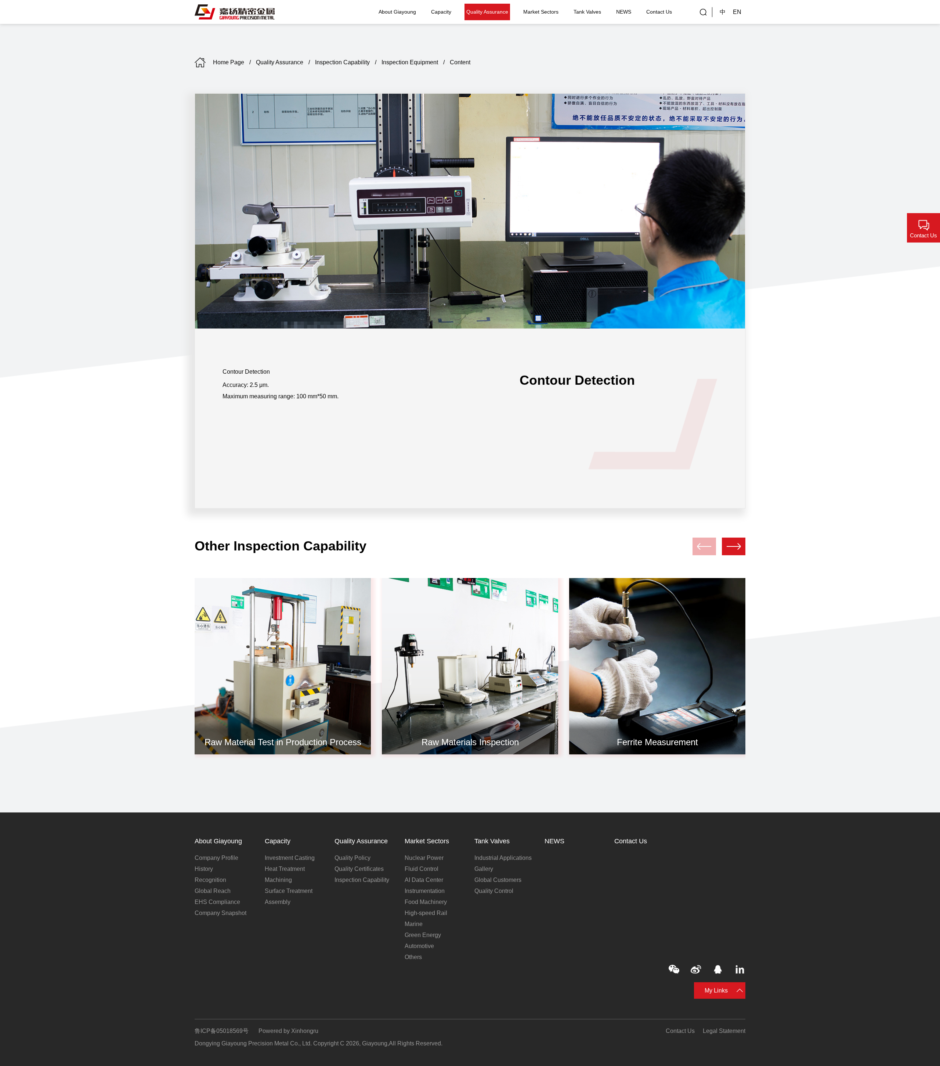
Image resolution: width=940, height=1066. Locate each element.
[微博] (695, 969)
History (204, 869)
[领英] (739, 969)
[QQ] (717, 969)
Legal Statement (724, 1031)
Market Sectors (540, 12)
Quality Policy (352, 858)
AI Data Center (424, 880)
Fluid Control (421, 869)
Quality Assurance (487, 12)
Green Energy (423, 935)
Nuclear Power (424, 858)
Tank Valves (587, 12)
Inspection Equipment (410, 62)
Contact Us (659, 12)
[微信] (673, 969)
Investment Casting (290, 858)
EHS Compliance (217, 902)
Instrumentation (425, 891)
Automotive (419, 946)
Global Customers (497, 880)
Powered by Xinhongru (288, 1031)
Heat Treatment (285, 869)
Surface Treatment (288, 891)
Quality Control (493, 891)
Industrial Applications (503, 858)
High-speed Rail (426, 913)
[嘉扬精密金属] (235, 12)
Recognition (210, 880)
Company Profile (216, 858)
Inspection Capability (342, 62)
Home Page (228, 62)
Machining (278, 880)
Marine (414, 924)
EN (737, 12)
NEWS (623, 12)
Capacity (441, 12)
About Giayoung (397, 12)
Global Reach (213, 891)
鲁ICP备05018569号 (222, 1031)
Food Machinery (426, 902)
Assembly (277, 902)
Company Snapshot (220, 913)
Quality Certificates (359, 869)
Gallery (483, 869)
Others (413, 957)
